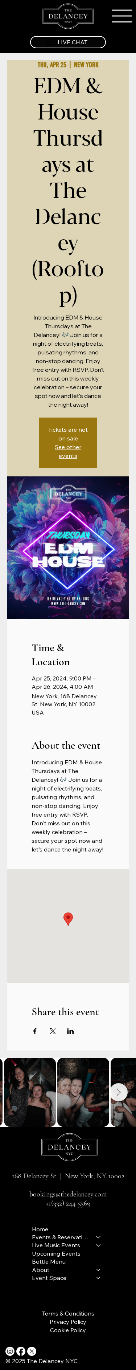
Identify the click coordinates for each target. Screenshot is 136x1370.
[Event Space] (99, 1278)
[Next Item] (119, 1092)
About (40, 1269)
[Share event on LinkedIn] (70, 1031)
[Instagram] (10, 1351)
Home (40, 1229)
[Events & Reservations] (99, 1237)
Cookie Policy (68, 1330)
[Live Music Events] (99, 1245)
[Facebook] (20, 1351)
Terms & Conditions (68, 1313)
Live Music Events (56, 1245)
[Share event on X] (52, 1031)
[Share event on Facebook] (35, 1031)
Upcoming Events (56, 1253)
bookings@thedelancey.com (68, 1194)
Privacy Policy (68, 1321)
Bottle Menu (49, 1261)
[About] (99, 1270)
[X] (31, 1351)
